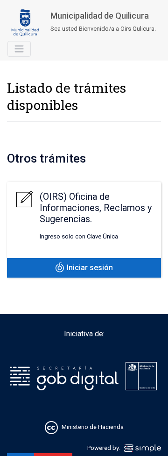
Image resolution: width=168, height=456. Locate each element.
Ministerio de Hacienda (93, 427)
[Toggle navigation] (19, 49)
